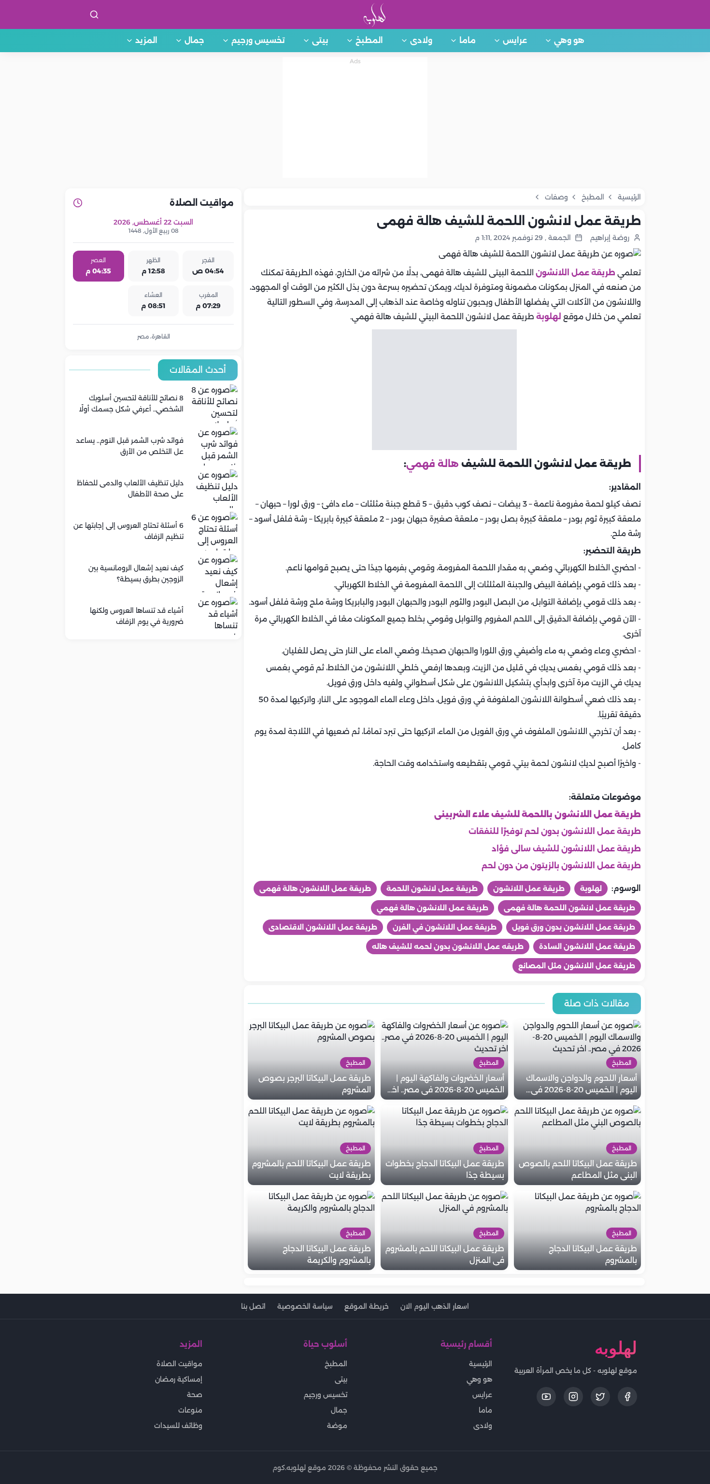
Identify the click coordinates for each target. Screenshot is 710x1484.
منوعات (190, 1410)
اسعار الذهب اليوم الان (434, 1306)
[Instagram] (573, 1396)
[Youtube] (546, 1396)
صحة (194, 1394)
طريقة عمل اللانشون (575, 272)
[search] (94, 14)
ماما (467, 40)
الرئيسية (480, 1363)
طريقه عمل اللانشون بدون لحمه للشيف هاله (448, 946)
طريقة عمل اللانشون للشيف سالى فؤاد (566, 848)
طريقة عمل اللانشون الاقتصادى (323, 927)
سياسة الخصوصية (305, 1306)
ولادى (421, 40)
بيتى (320, 40)
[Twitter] (600, 1396)
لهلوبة (548, 316)
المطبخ (369, 40)
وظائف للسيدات (178, 1425)
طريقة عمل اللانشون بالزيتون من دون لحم (561, 865)
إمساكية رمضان (178, 1379)
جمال (194, 40)
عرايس (515, 40)
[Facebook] (627, 1396)
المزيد (146, 40)
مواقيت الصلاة (179, 1363)
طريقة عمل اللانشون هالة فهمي (432, 908)
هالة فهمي (432, 463)
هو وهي (569, 40)
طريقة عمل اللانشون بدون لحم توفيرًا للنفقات (555, 831)
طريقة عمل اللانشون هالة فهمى (315, 888)
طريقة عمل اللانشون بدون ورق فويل (573, 927)
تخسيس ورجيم (258, 40)
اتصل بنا (253, 1306)
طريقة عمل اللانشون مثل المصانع (576, 965)
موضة (337, 1425)
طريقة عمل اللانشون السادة (587, 946)
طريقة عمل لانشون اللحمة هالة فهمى (569, 908)
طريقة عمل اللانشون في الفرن (445, 927)
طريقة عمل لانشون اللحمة (432, 888)
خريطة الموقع (366, 1306)
